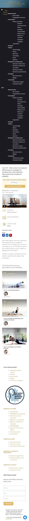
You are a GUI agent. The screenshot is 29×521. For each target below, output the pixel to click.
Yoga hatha (16, 43)
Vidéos (10, 47)
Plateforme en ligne (18, 82)
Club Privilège (16, 49)
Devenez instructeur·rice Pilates (21, 25)
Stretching (16, 55)
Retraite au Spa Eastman (19, 72)
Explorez (15, 59)
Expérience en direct (10, 465)
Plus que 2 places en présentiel (14, 5)
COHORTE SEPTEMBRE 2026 (14, 4)
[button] (14, 88)
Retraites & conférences (15, 61)
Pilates (14, 51)
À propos (10, 73)
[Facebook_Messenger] (25, 517)
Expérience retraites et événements (11, 451)
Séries (14, 57)
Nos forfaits (16, 15)
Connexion (11, 79)
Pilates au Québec (18, 21)
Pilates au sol (21, 33)
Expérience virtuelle (10, 408)
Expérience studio (9, 439)
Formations (11, 19)
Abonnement (12, 13)
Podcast (10, 45)
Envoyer (8, 503)
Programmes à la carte (19, 17)
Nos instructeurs (17, 76)
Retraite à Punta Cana (19, 64)
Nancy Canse (15, 190)
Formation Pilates (17, 84)
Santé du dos (5, 190)
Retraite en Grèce (18, 70)
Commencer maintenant (14, 186)
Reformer (15, 53)
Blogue (15, 78)
